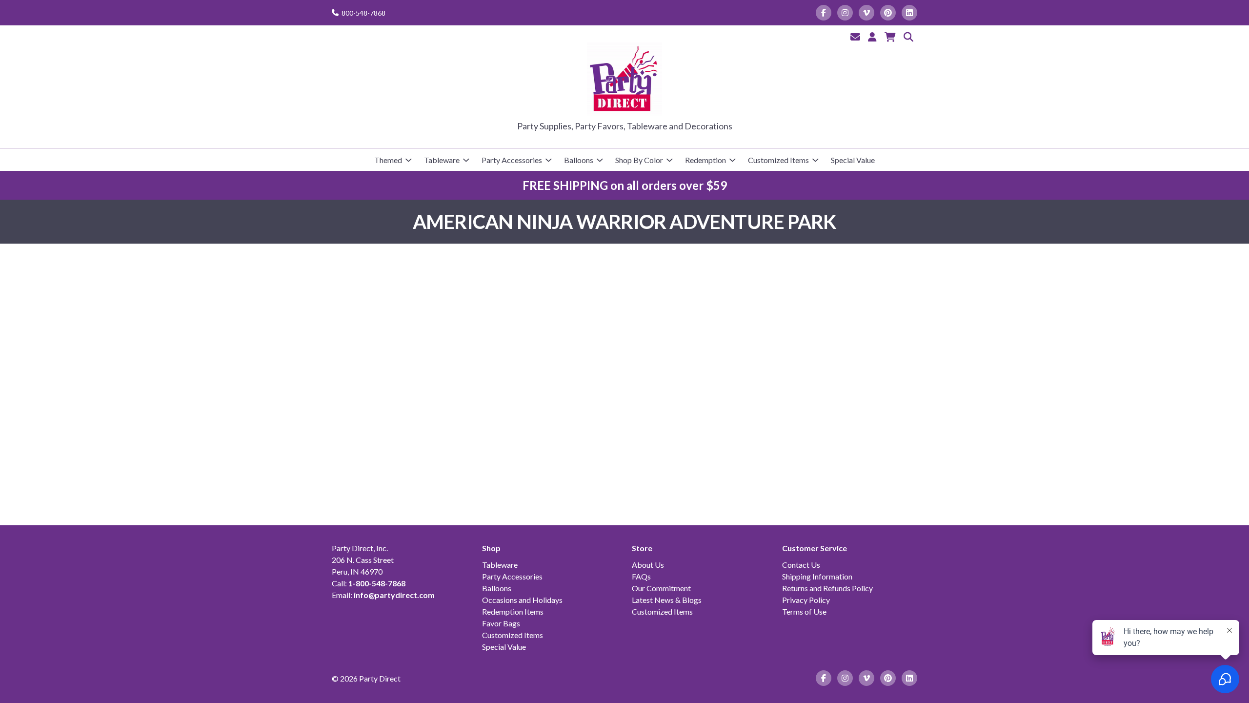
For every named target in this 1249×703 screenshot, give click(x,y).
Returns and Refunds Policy (827, 588)
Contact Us (801, 564)
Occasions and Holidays (522, 599)
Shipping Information (817, 576)
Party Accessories (512, 160)
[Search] (908, 36)
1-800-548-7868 (376, 583)
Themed (388, 160)
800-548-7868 (363, 13)
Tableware (442, 160)
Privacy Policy (806, 599)
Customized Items (778, 160)
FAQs (641, 576)
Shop (491, 548)
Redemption (705, 160)
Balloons (578, 160)
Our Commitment (661, 588)
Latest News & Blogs (667, 599)
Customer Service (814, 548)
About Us (648, 564)
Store (642, 548)
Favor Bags (501, 623)
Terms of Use (804, 611)
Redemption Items (513, 611)
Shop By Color (639, 160)
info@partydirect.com (394, 595)
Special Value (853, 160)
